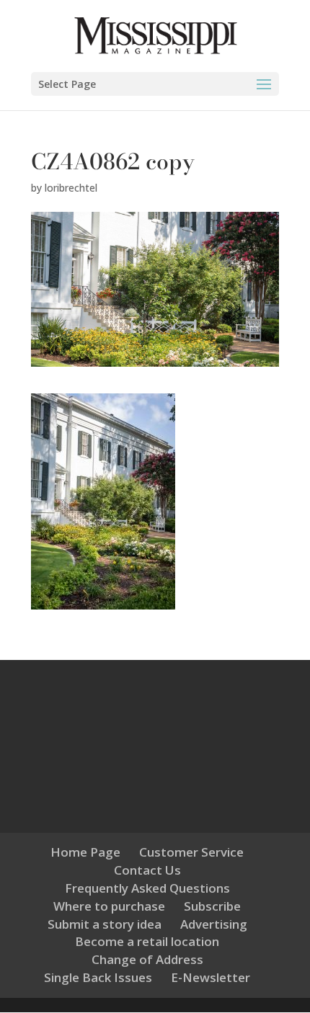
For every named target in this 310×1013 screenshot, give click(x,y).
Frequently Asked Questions (147, 888)
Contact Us (147, 870)
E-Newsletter (210, 977)
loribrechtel (71, 188)
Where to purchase (109, 906)
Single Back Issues (98, 977)
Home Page (85, 852)
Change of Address (147, 959)
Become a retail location (147, 941)
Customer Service (191, 852)
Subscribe (212, 906)
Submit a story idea (104, 924)
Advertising (213, 924)
